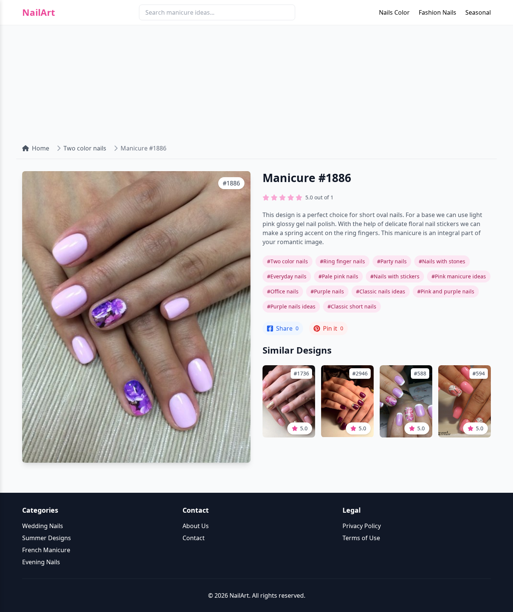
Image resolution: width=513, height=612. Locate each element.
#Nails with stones (442, 261)
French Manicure (46, 550)
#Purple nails (327, 291)
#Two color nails (287, 261)
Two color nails (84, 148)
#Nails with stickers (394, 276)
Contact (194, 538)
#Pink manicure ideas (459, 276)
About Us (196, 526)
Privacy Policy (362, 526)
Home (40, 148)
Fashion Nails (437, 12)
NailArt (38, 12)
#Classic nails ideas (380, 291)
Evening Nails (41, 562)
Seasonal (478, 12)
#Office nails (283, 291)
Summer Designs (46, 538)
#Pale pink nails (338, 276)
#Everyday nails (286, 276)
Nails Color (394, 12)
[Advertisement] (256, 81)
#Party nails (392, 261)
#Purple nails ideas (291, 306)
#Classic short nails (351, 306)
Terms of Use (361, 538)
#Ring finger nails (342, 261)
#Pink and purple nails (445, 291)
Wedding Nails (42, 526)
